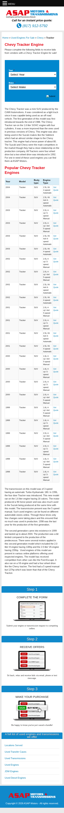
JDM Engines (11, 771)
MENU (11, 4)
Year (11, 70)
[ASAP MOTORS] (32, 17)
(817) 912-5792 (35, 26)
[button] (5, 3)
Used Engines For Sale (22, 37)
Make (12, 83)
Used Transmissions (15, 758)
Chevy (40, 37)
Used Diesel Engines (15, 777)
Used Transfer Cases (15, 751)
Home (5, 37)
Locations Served (13, 745)
